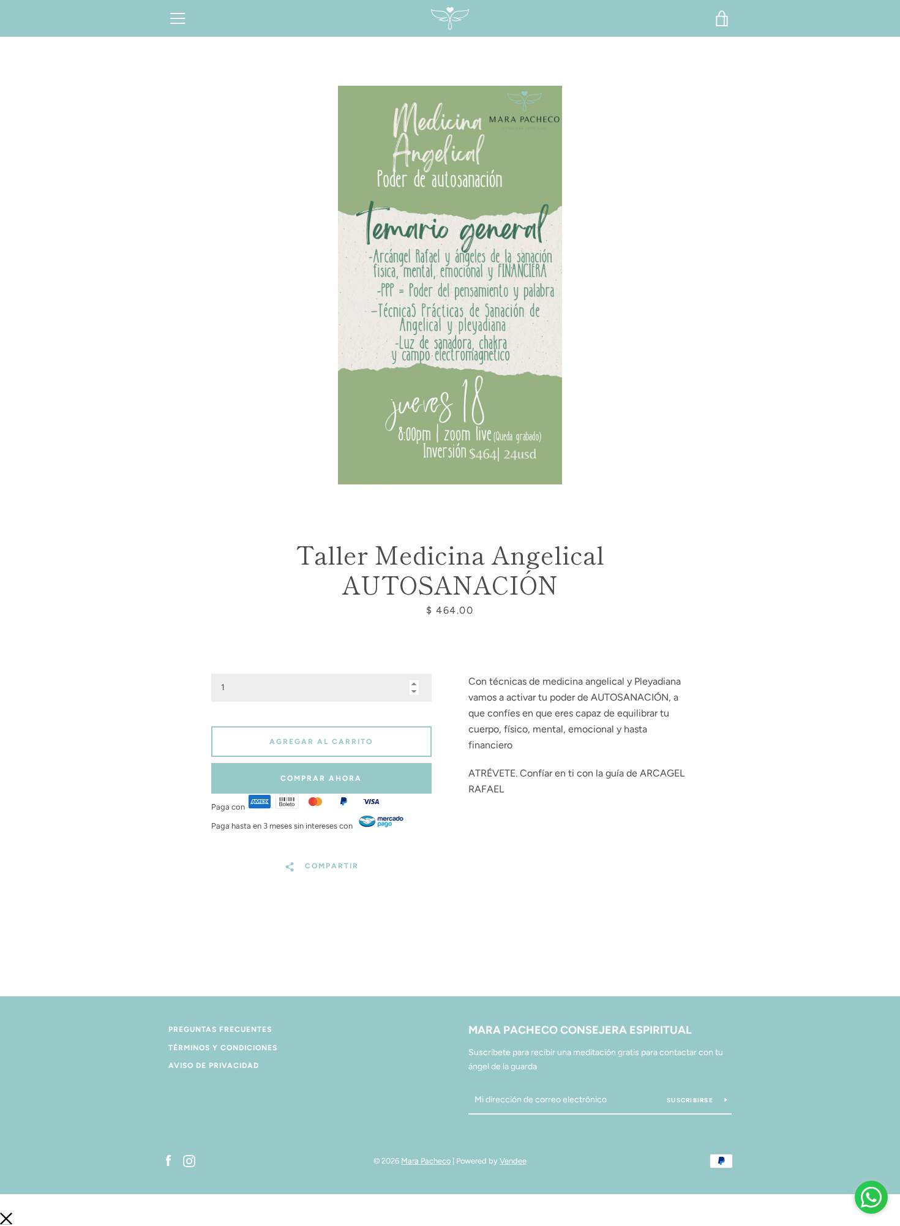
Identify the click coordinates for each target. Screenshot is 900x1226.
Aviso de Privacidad (213, 1065)
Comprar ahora (321, 778)
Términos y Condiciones (222, 1048)
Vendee (513, 1160)
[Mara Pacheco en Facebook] (168, 1160)
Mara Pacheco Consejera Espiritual (580, 1030)
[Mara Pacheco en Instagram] (189, 1160)
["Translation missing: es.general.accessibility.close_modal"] (6, 1218)
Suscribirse (691, 1100)
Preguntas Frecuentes (220, 1029)
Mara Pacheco (426, 1160)
